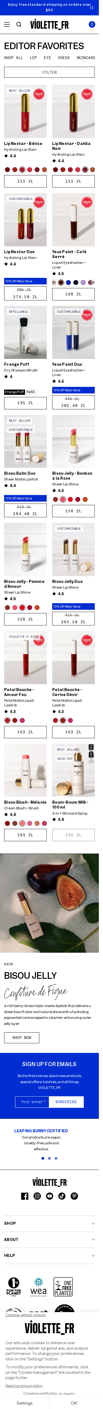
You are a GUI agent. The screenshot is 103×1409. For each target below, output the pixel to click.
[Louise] (37, 823)
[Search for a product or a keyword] (19, 24)
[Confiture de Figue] (55, 499)
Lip (33, 58)
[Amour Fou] (7, 720)
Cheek (64, 58)
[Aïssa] (77, 499)
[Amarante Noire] (7, 169)
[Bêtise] (22, 169)
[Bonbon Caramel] (85, 499)
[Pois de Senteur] (29, 169)
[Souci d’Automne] (15, 169)
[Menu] (7, 24)
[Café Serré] (61, 282)
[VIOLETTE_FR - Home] (49, 24)
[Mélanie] (22, 823)
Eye (47, 58)
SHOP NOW (21, 1037)
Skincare (86, 58)
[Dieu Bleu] (68, 282)
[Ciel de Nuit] (76, 282)
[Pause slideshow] (91, 7)
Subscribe (66, 1102)
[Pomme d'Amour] (70, 499)
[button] (92, 24)
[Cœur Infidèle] (22, 720)
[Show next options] (92, 282)
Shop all (13, 58)
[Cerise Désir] (15, 720)
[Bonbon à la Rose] (63, 499)
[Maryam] (7, 823)
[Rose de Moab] (44, 169)
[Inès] (29, 823)
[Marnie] (15, 823)
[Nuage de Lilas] (83, 282)
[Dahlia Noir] (37, 169)
